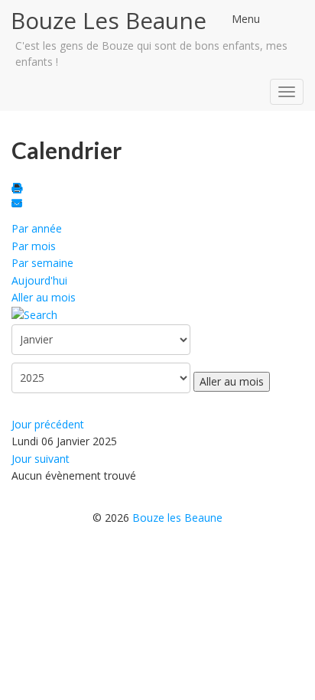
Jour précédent (47, 424)
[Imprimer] (19, 189)
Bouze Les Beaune (108, 20)
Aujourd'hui (39, 280)
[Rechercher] (34, 314)
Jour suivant (40, 458)
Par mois (33, 246)
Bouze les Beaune (177, 517)
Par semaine (42, 263)
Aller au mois (43, 297)
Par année (36, 228)
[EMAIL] (19, 204)
